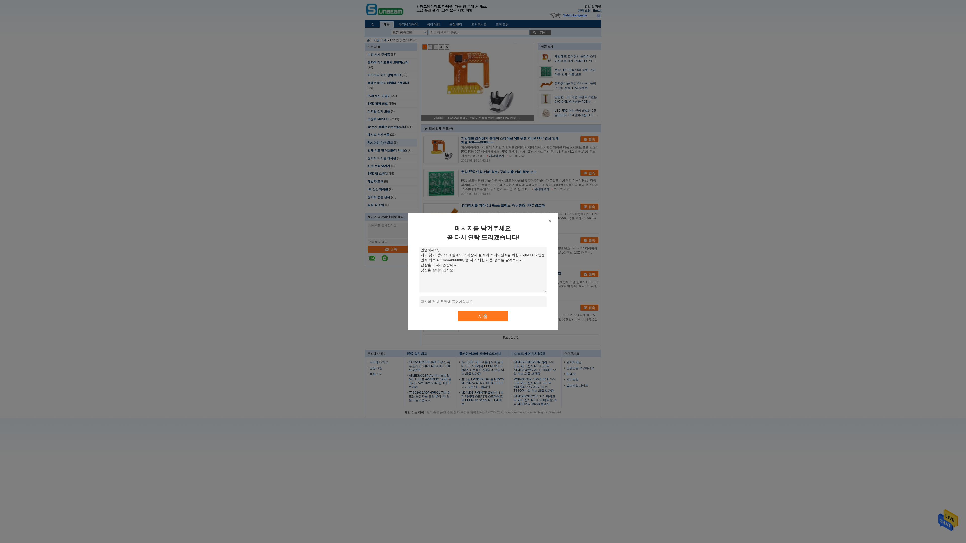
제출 (483, 316)
